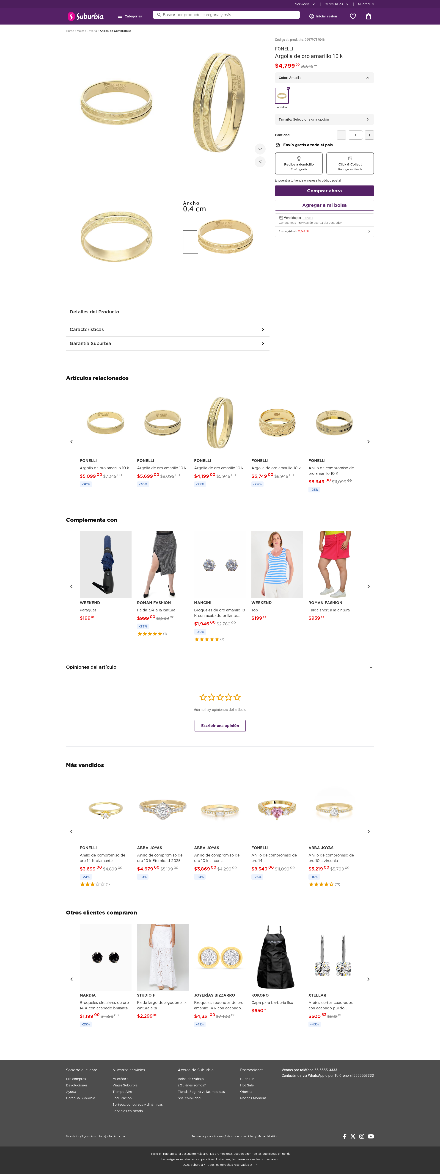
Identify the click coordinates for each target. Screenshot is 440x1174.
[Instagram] (361, 1136)
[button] (71, 442)
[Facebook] (344, 1136)
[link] (106, 439)
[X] (353, 1136)
